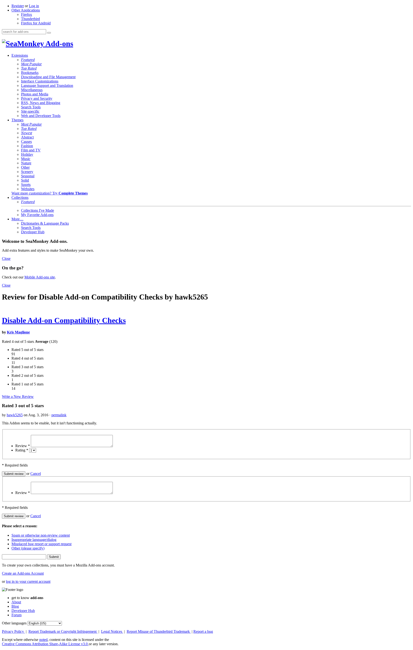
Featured (28, 60)
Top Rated (29, 68)
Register (17, 6)
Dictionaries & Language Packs (45, 223)
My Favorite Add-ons (37, 215)
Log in (34, 6)
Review (22, 446)
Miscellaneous (32, 90)
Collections (19, 197)
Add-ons (58, 43)
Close (6, 258)
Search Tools (31, 107)
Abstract (27, 137)
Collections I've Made (37, 210)
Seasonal (27, 176)
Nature (26, 163)
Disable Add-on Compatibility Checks (64, 320)
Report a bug (203, 631)
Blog (15, 606)
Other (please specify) (27, 548)
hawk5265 (15, 415)
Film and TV (31, 150)
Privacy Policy (13, 631)
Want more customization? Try (49, 193)
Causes (26, 141)
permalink (58, 415)
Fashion (27, 146)
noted (43, 640)
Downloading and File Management (48, 77)
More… (17, 219)
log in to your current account (28, 581)
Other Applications (25, 10)
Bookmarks (29, 73)
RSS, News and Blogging (40, 103)
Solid (25, 180)
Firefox (26, 14)
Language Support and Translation (47, 85)
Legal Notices (112, 631)
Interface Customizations (39, 81)
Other (25, 167)
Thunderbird (30, 19)
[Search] (49, 32)
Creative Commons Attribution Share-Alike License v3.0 (45, 644)
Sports (26, 185)
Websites (27, 189)
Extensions (19, 55)
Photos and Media (34, 94)
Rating (21, 450)
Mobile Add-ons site (39, 277)
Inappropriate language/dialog (33, 540)
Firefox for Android (36, 23)
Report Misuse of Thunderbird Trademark (159, 631)
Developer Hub (32, 232)
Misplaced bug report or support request (41, 544)
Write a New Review (18, 396)
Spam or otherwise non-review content (40, 535)
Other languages (14, 623)
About (16, 602)
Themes (17, 120)
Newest (26, 133)
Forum (16, 615)
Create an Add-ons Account (23, 573)
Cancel (35, 474)
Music (25, 159)
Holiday (27, 154)
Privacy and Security (36, 98)
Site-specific (30, 111)
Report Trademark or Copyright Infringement (63, 631)
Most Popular (31, 64)
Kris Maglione (18, 332)
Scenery (27, 172)
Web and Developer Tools (40, 116)
